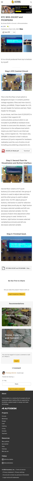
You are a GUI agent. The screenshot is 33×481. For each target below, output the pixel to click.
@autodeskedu (8, 463)
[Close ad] (30, 6)
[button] (2, 2)
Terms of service (21, 470)
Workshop (5, 419)
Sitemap (4, 449)
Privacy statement (8, 472)
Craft (3, 423)
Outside (4, 431)
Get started (5, 444)
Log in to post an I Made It (16, 294)
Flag (5, 380)
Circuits (14, 23)
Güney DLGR (6, 23)
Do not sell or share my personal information (16, 475)
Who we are (5, 451)
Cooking (4, 426)
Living (3, 428)
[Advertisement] (16, 9)
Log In (16, 361)
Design (4, 421)
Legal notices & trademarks (11, 477)
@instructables (8, 459)
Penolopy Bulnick (11, 373)
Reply (16, 384)
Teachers (4, 433)
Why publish (5, 441)
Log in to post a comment (16, 389)
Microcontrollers (22, 23)
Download (27, 151)
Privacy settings (19, 472)
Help (3, 446)
